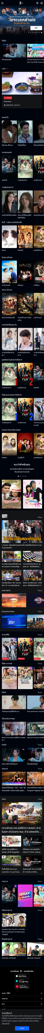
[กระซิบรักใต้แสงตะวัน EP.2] (25, 339)
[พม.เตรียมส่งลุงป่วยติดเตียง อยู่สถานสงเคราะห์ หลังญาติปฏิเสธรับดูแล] (11, 556)
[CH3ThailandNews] (14, 621)
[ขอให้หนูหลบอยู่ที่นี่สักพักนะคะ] (14, 702)
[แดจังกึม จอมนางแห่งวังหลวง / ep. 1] (25, 678)
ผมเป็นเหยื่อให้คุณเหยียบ (9, 215)
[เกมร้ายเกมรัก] (9, 272)
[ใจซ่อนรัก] (25, 236)
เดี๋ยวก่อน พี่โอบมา (7, 145)
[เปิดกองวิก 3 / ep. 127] (9, 895)
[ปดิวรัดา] (9, 444)
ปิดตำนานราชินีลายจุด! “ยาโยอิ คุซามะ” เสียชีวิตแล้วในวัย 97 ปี (32, 584)
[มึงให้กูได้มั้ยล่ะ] (25, 131)
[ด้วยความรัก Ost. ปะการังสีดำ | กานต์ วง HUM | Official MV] (32, 861)
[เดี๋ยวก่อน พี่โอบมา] (9, 131)
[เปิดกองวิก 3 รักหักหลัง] (14, 949)
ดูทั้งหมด (17, 105)
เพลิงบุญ (20, 285)
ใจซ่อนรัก (20, 250)
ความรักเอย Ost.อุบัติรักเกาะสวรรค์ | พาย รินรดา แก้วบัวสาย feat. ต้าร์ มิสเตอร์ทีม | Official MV (21, 830)
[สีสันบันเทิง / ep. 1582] (25, 895)
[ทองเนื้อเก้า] (25, 444)
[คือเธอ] (9, 236)
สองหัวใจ (4, 180)
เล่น (37, 28)
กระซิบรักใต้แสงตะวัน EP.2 (24, 353)
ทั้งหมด (40, 517)
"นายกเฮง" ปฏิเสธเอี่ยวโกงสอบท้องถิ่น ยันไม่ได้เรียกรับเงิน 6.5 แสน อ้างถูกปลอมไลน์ (22, 546)
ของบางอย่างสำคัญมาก (10, 764)
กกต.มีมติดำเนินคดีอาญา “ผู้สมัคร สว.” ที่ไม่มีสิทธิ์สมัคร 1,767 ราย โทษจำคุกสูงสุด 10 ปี (32, 565)
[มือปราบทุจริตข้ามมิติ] (9, 304)
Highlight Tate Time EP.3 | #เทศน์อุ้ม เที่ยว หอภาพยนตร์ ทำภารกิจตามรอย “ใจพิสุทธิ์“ (13, 932)
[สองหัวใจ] (9, 166)
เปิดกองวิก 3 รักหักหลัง (9, 958)
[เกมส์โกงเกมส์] (25, 374)
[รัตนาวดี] (11, 494)
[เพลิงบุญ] (25, 272)
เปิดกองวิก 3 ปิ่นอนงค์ (33, 958)
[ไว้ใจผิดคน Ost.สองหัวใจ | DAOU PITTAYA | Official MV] (32, 841)
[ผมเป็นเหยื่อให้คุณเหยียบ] (9, 201)
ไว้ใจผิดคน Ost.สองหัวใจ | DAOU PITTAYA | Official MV (32, 851)
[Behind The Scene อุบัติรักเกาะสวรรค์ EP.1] (14, 728)
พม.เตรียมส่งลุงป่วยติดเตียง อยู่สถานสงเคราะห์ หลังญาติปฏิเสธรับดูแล (11, 565)
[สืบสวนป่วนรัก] (32, 494)
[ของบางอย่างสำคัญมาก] (14, 755)
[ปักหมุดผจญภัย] (14, 50)
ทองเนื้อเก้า (21, 457)
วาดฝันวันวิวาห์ (22, 180)
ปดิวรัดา (4, 457)
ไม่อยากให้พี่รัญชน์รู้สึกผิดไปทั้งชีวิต (24, 216)
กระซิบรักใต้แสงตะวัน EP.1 (8, 353)
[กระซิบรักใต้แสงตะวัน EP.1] (9, 339)
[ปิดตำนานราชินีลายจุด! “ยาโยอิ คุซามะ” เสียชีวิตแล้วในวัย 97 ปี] (32, 575)
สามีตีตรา (37, 285)
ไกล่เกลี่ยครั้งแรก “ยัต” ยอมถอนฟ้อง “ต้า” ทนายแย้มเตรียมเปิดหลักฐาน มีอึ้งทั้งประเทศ (11, 584)
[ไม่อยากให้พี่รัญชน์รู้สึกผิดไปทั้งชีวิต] (25, 201)
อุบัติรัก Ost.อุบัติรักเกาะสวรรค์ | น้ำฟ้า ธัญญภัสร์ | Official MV (11, 851)
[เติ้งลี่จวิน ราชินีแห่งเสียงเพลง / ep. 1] (9, 678)
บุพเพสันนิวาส (38, 250)
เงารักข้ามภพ (38, 317)
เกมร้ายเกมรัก (6, 285)
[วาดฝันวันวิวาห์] (25, 166)
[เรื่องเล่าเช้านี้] (14, 600)
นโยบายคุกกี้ (5, 1023)
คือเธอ (4, 250)
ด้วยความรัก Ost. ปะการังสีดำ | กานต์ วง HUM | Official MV (32, 870)
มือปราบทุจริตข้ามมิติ (8, 317)
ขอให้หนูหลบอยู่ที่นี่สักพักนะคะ (11, 711)
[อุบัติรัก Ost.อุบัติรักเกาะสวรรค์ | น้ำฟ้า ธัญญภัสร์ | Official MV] (11, 841)
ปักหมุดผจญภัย (6, 59)
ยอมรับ (22, 1028)
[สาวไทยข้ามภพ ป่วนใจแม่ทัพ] (25, 304)
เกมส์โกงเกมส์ (38, 180)
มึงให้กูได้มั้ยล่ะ (22, 145)
